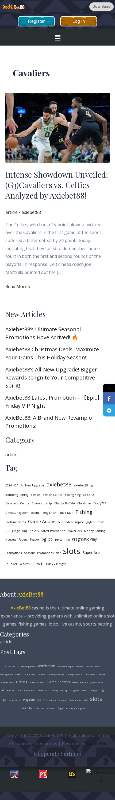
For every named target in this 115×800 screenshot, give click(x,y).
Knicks (34, 531)
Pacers (23, 539)
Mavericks (75, 531)
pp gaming (62, 539)
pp (50, 539)
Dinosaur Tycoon (17, 513)
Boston (35, 495)
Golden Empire (73, 522)
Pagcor (34, 539)
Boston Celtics (52, 495)
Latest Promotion (53, 531)
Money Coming (94, 531)
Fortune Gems (15, 522)
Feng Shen (48, 513)
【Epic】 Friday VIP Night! (49, 564)
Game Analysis (44, 521)
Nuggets (10, 539)
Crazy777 (99, 503)
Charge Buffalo (64, 503)
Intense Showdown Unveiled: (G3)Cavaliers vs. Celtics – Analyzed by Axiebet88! (56, 185)
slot (58, 553)
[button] (57, 37)
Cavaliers (11, 503)
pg (44, 539)
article (11, 212)
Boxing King (72, 495)
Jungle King (19, 531)
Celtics (24, 503)
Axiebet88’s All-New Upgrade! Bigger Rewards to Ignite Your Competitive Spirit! (51, 377)
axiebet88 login (84, 485)
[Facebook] (109, 398)
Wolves (24, 564)
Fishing (84, 511)
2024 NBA (11, 485)
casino (88, 494)
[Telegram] (109, 410)
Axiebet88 (96, 743)
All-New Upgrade (32, 485)
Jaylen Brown (95, 522)
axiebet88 (59, 484)
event (35, 513)
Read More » (17, 286)
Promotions (13, 553)
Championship (42, 503)
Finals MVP (66, 513)
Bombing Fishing (16, 495)
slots (71, 551)
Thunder (11, 564)
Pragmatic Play (84, 539)
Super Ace (91, 552)
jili (7, 530)
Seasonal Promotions (38, 553)
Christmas (84, 503)
